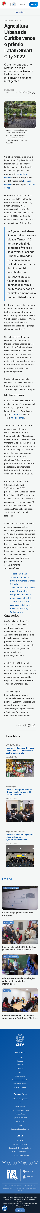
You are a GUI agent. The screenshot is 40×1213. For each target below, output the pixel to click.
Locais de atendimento (20, 1080)
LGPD (20, 1103)
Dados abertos (20, 1106)
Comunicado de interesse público (20, 1148)
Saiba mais (25, 1206)
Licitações (20, 1140)
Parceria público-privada (20, 1152)
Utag (20, 1125)
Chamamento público (20, 1144)
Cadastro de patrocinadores (20, 1155)
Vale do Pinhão (17, 417)
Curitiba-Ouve (20, 1114)
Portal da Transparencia (20, 1099)
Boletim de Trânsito (20, 1084)
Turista (20, 1072)
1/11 (33, 129)
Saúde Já (18, 414)
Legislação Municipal (20, 1118)
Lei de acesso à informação (20, 1110)
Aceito (20, 1210)
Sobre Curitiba (20, 1076)
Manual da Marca (20, 1087)
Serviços (20, 1057)
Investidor (20, 1068)
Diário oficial (20, 1121)
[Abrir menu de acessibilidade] (4, 1208)
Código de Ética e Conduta (20, 1129)
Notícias (20, 12)
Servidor (20, 1065)
